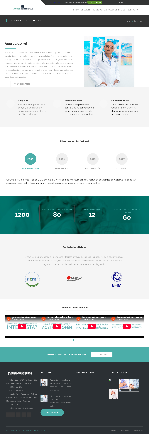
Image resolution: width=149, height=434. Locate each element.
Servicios (125, 430)
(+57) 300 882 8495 (16, 390)
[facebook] (128, 2)
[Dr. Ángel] (22, 7)
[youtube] (137, 2)
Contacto (138, 430)
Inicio (129, 21)
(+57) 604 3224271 (55, 2)
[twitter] (132, 2)
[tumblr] (141, 2)
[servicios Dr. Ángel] (114, 384)
